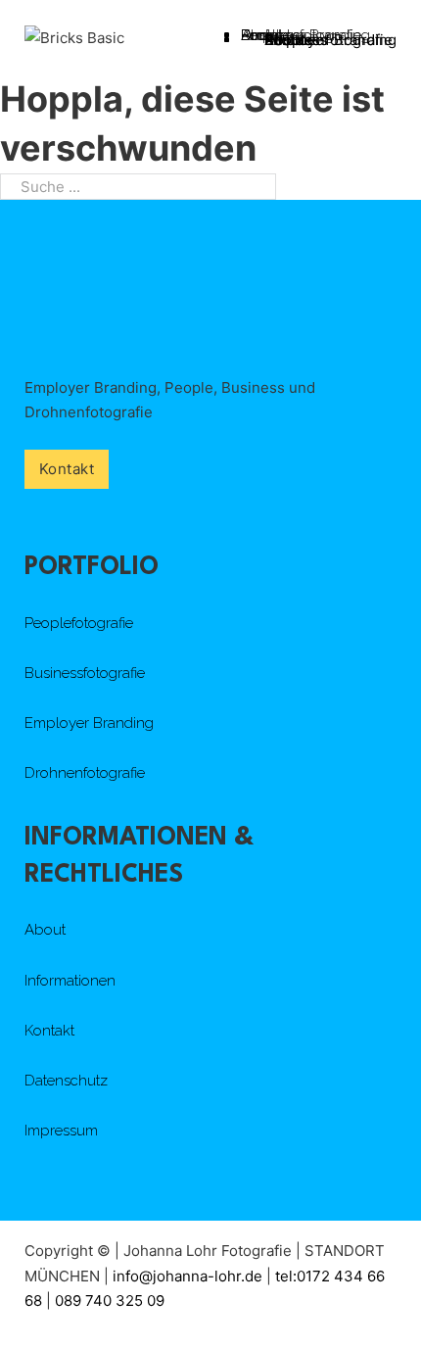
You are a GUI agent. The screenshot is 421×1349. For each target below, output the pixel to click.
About (45, 930)
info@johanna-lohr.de (189, 1276)
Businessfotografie (84, 673)
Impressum (61, 1130)
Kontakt (290, 39)
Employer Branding (89, 723)
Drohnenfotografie (328, 39)
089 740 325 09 (109, 1300)
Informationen (70, 980)
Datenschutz (66, 1080)
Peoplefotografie (78, 623)
